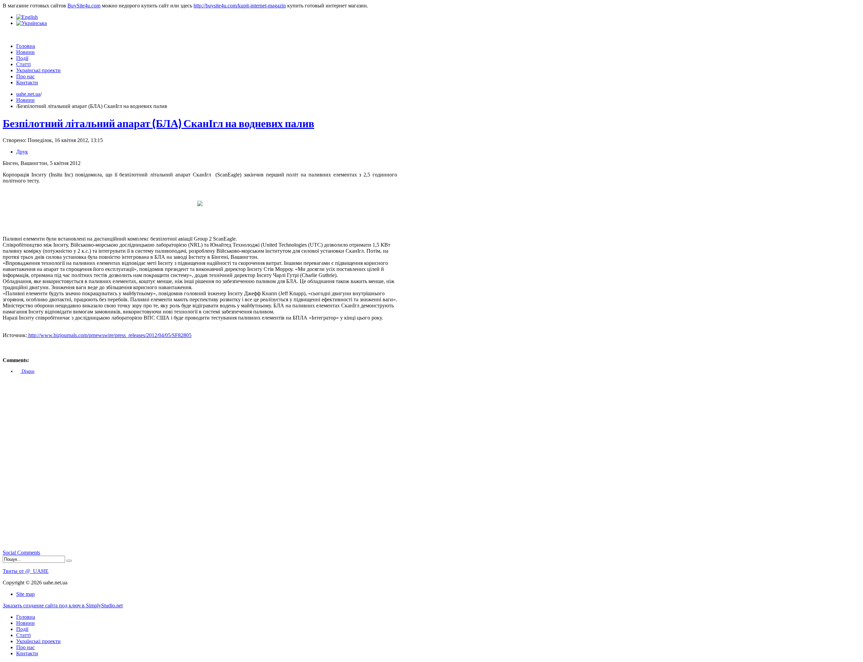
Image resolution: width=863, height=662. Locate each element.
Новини (25, 100)
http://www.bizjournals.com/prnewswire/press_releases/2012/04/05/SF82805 (109, 335)
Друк (22, 152)
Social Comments (21, 552)
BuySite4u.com (83, 5)
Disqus (27, 371)
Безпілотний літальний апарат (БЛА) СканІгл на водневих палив (158, 123)
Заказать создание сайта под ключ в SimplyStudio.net (63, 605)
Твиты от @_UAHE (26, 571)
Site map (25, 594)
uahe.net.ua (28, 94)
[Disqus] (200, 464)
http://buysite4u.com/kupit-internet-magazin (240, 5)
